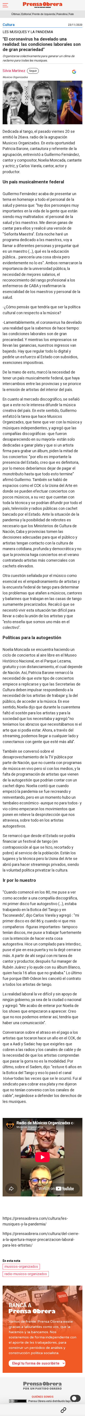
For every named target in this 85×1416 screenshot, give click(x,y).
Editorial (26, 14)
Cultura (9, 25)
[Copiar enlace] (63, 1410)
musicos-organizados (21, 1266)
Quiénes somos (42, 1396)
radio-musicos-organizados (26, 1274)
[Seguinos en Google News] (73, 71)
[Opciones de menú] (42, 1406)
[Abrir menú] (5, 5)
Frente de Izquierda (43, 14)
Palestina (62, 14)
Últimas (15, 14)
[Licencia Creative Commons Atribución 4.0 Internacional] (18, 1401)
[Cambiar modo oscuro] (75, 1398)
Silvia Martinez (14, 71)
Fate (71, 14)
